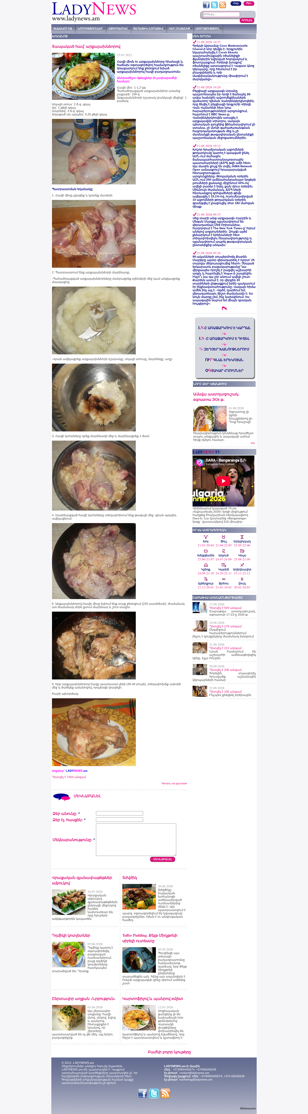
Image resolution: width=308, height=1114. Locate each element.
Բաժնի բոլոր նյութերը (169, 1052)
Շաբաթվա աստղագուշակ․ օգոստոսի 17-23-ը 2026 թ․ (232, 613)
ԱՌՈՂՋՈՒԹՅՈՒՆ (207, 28)
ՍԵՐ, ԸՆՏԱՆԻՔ (179, 28)
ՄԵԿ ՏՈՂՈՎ (202, 36)
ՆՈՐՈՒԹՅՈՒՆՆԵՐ (90, 28)
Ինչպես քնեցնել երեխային (230, 695)
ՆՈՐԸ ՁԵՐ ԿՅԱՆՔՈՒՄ (210, 384)
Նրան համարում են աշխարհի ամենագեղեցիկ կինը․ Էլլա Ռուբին (224, 655)
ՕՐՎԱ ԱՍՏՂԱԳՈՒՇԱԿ (209, 530)
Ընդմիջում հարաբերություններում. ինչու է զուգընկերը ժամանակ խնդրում (223, 633)
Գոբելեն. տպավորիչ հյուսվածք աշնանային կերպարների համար (224, 676)
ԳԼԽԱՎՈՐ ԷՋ (62, 28)
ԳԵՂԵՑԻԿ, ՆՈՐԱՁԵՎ (148, 28)
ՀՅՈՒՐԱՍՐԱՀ (118, 28)
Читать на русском (174, 783)
